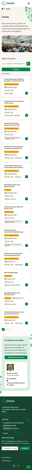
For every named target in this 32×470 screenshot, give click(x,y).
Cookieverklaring (6, 461)
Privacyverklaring (6, 457)
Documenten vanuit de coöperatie (13, 423)
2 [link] (6, 329)
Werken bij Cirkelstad (9, 426)
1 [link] (3, 329)
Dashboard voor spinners (16, 357)
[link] (10, 329)
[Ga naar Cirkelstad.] (2, 9)
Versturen (25, 448)
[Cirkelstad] (8, 3)
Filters (16, 69)
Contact (5, 433)
